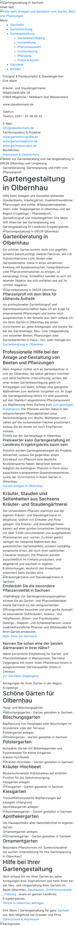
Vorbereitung (27, 42)
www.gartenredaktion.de (20, 141)
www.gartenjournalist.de (20, 145)
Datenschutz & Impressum (21, 919)
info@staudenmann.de (18, 128)
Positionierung (27, 51)
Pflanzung (24, 56)
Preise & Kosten (28, 60)
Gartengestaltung (22, 33)
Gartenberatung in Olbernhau (23, 344)
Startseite (17, 25)
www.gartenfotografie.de (20, 137)
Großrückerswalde (59, 890)
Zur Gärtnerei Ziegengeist (21, 676)
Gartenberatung (21, 29)
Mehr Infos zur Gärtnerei (20, 636)
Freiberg (10, 894)
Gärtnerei (16, 64)
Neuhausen (36, 890)
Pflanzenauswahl (29, 47)
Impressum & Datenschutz (21, 154)
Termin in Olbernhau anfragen (23, 903)
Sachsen (63, 910)
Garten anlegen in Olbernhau (23, 486)
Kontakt (15, 69)
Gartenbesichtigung (31, 38)
